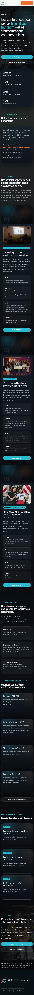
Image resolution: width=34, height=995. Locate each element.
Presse (10, 990)
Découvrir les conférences (17, 62)
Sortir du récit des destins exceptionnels (12, 884)
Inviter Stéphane (17, 57)
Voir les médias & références (17, 799)
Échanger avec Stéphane (17, 944)
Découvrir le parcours (17, 949)
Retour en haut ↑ (19, 990)
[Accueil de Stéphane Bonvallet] (3, 3)
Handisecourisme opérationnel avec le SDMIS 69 (16, 832)
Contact (4, 990)
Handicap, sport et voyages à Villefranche (13, 858)
